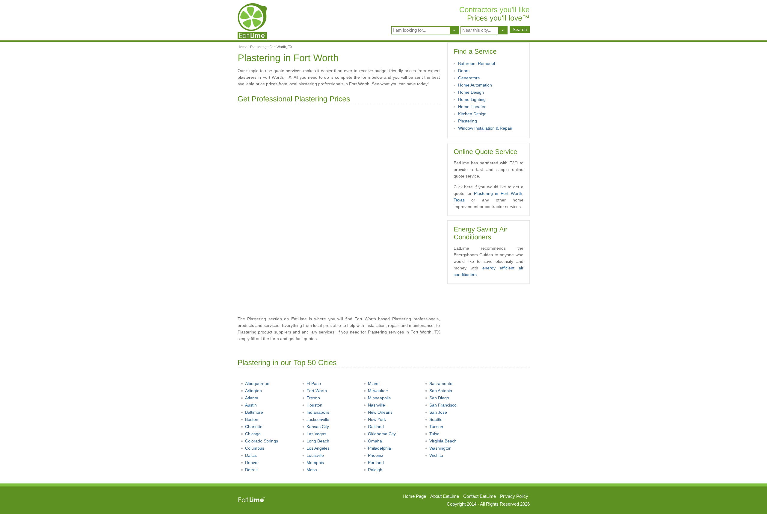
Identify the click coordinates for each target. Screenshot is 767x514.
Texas (459, 200)
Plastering (258, 47)
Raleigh (375, 469)
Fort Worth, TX (280, 47)
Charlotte (253, 426)
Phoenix (375, 455)
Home (242, 47)
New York (377, 419)
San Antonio (440, 390)
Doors (463, 70)
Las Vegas (316, 433)
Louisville (315, 455)
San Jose (438, 412)
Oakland (376, 426)
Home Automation (475, 85)
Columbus (254, 448)
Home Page (414, 496)
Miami (373, 383)
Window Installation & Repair (485, 128)
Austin (251, 405)
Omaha (375, 441)
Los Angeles (318, 448)
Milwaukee (378, 390)
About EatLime (444, 496)
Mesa (312, 469)
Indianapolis (318, 412)
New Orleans (380, 412)
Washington (440, 448)
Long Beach (318, 441)
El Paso (314, 383)
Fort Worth (317, 390)
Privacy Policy (514, 496)
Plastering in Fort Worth (498, 193)
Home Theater (472, 106)
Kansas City (318, 426)
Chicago (253, 433)
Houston (314, 405)
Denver (252, 462)
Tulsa (434, 433)
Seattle (436, 419)
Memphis (315, 462)
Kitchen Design (472, 113)
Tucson (436, 426)
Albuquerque (257, 383)
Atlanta (251, 397)
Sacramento (440, 383)
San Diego (439, 397)
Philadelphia (379, 448)
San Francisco (443, 405)
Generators (469, 77)
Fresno (313, 397)
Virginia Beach (443, 441)
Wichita (436, 455)
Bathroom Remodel (476, 63)
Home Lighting (472, 99)
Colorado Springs (261, 441)
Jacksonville (318, 419)
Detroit (251, 469)
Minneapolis (379, 397)
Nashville (376, 405)
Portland (376, 462)
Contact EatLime (479, 496)
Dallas (251, 455)
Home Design (471, 92)
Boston (251, 419)
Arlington (253, 390)
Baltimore (254, 412)
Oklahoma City (382, 433)
